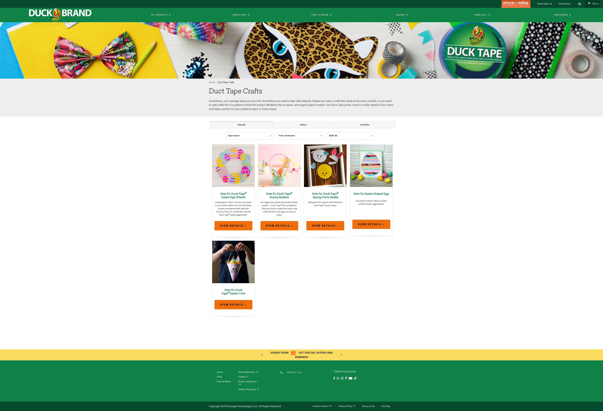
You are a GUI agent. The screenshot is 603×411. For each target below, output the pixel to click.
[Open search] (579, 4)
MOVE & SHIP (239, 14)
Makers (400, 14)
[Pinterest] (346, 378)
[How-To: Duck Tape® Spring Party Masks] (325, 165)
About (220, 372)
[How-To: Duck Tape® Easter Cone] (233, 261)
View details (232, 226)
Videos (303, 124)
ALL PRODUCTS (159, 14)
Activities (364, 124)
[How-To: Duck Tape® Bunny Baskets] (279, 165)
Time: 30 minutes (287, 135)
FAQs (219, 377)
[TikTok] (355, 377)
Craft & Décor (319, 14)
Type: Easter (234, 135)
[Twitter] (338, 378)
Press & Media (224, 382)
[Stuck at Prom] (516, 4)
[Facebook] (334, 378)
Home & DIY (480, 14)
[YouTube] (350, 378)
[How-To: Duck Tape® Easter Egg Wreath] (233, 165)
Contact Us (294, 372)
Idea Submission (246, 372)
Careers (242, 377)
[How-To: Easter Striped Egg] (371, 165)
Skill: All (333, 135)
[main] (301, 232)
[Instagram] (342, 378)
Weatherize (561, 14)
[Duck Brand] (60, 15)
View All (241, 124)
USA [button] (594, 4)
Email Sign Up (544, 4)
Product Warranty (247, 390)
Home (212, 82)
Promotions (564, 4)
